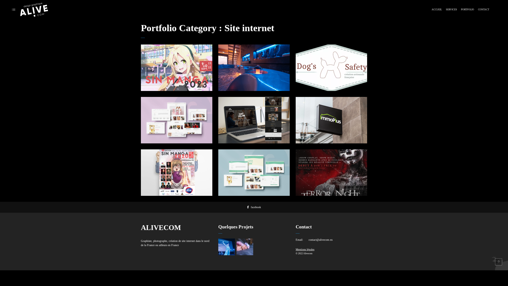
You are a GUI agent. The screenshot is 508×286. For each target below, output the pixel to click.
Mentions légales (305, 249)
